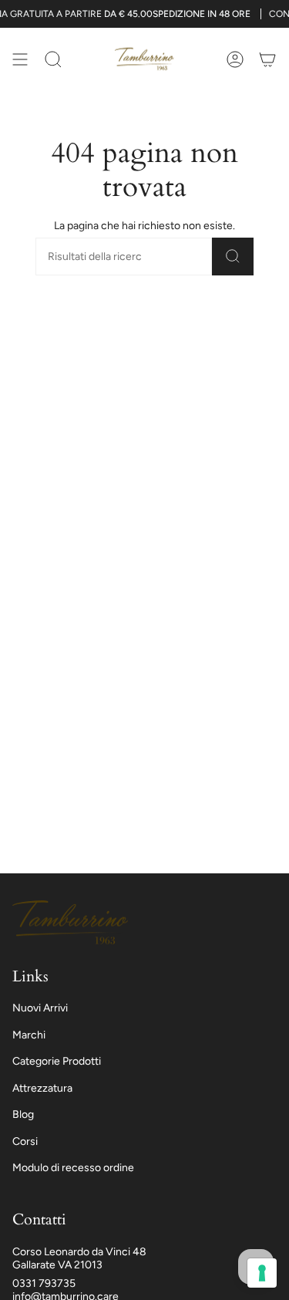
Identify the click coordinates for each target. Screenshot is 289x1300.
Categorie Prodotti (56, 1061)
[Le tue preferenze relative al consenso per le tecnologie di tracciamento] (262, 1273)
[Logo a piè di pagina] (70, 922)
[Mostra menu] (20, 59)
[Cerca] (233, 256)
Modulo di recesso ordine (73, 1167)
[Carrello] (267, 59)
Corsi (25, 1141)
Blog (23, 1114)
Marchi (28, 1035)
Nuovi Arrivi (40, 1008)
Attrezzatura (42, 1088)
